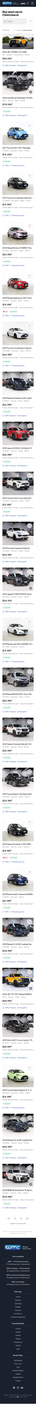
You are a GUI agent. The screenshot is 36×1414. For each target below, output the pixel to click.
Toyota (18, 1328)
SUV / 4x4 (18, 1364)
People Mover (18, 1377)
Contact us (18, 1314)
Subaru (18, 1335)
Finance (18, 1310)
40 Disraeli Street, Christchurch (18, 1271)
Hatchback (18, 1360)
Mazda (18, 1332)
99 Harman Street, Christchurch (18, 1278)
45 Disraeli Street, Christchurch (18, 1284)
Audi (18, 1349)
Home (18, 1297)
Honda (18, 1345)
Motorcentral (23, 1397)
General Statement (18, 1317)
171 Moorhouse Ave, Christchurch (18, 1264)
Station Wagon (18, 1370)
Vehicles (18, 1300)
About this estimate (26, 61)
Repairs (18, 1307)
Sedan (18, 1374)
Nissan (18, 1339)
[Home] (10, 3)
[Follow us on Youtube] (22, 1388)
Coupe (18, 1381)
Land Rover (18, 1342)
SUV (18, 1367)
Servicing (18, 1303)
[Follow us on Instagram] (18, 1388)
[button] (27, 3)
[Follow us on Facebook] (14, 1388)
